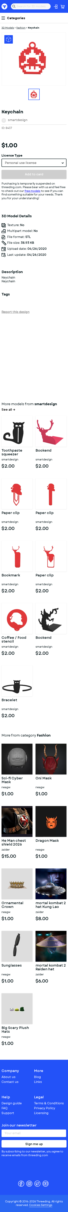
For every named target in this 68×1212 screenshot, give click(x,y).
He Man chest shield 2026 (14, 842)
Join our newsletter (19, 1125)
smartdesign (17, 120)
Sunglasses (12, 966)
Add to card (34, 174)
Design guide (12, 1103)
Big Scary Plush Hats (15, 1030)
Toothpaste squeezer (12, 452)
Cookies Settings (40, 1205)
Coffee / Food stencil (14, 639)
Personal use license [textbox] (20, 163)
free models (32, 191)
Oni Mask (44, 779)
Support (8, 1113)
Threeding (5, 6)
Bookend (43, 451)
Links (38, 1082)
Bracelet (9, 700)
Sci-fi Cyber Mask (12, 780)
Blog (37, 1077)
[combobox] (34, 163)
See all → (8, 410)
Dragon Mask (47, 841)
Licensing (41, 1113)
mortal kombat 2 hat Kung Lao (51, 905)
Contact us (10, 1082)
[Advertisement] (34, 357)
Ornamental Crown (12, 905)
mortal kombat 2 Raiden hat (51, 967)
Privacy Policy (44, 1108)
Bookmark (11, 576)
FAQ (5, 1108)
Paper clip (11, 513)
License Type (12, 155)
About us (8, 1077)
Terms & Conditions (49, 1103)
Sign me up (34, 1144)
